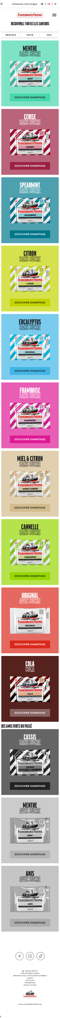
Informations (30, 983)
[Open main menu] (54, 15)
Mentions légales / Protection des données (30, 975)
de (42, 3)
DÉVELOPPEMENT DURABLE (30, 973)
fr (49, 3)
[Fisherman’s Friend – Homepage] (30, 15)
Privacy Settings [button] (30, 985)
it (55, 3)
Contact (30, 978)
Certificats (30, 980)
